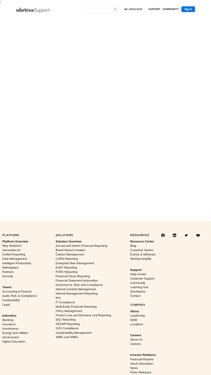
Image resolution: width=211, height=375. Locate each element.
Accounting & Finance (17, 291)
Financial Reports (142, 359)
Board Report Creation (70, 250)
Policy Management (69, 311)
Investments (10, 328)
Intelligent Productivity (16, 263)
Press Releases (140, 372)
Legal (6, 304)
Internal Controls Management (76, 289)
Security (7, 276)
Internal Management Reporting (77, 293)
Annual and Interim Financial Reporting (81, 245)
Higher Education (13, 341)
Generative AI (11, 250)
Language (135, 9)
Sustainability (11, 300)
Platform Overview (15, 241)
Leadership (137, 315)
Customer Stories (141, 250)
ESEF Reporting (66, 267)
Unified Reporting (13, 254)
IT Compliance (65, 302)
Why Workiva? (12, 245)
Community (137, 282)
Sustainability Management (74, 332)
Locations (136, 324)
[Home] (33, 10)
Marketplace (10, 267)
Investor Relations (143, 354)
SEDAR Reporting (68, 324)
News (134, 368)
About (134, 311)
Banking (7, 320)
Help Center (138, 274)
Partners (8, 271)
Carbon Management (70, 254)
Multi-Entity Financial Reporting (76, 306)
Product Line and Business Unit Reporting (83, 315)
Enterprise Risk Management (75, 263)
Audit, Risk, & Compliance (19, 295)
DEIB (133, 320)
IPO (58, 298)
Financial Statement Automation (77, 280)
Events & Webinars (143, 254)
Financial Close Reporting (73, 276)
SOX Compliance (67, 328)
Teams (7, 287)
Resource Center (142, 241)
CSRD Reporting (67, 258)
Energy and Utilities (15, 333)
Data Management (14, 258)
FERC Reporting (67, 271)
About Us (136, 339)
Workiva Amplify (140, 258)
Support (136, 269)
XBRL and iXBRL (67, 337)
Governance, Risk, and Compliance (79, 284)
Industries (9, 315)
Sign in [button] (188, 9)
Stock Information (141, 363)
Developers (138, 291)
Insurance (9, 324)
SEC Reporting (66, 319)
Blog (133, 245)
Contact (135, 295)
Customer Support (142, 278)
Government (10, 337)
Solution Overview (69, 241)
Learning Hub (139, 287)
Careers (135, 335)
